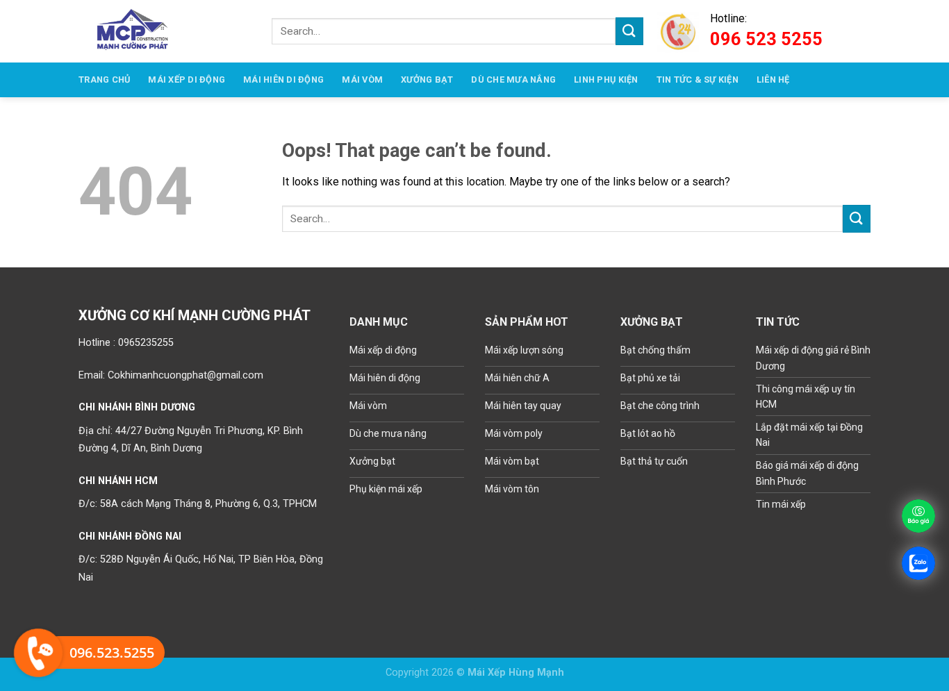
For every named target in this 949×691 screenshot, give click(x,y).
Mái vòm (362, 79)
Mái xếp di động (186, 79)
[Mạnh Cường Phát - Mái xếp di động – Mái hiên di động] (134, 31)
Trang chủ (104, 79)
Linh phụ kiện (606, 79)
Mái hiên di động (283, 79)
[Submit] (629, 30)
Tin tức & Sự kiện (697, 79)
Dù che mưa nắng (513, 79)
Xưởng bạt (427, 79)
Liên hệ (773, 79)
